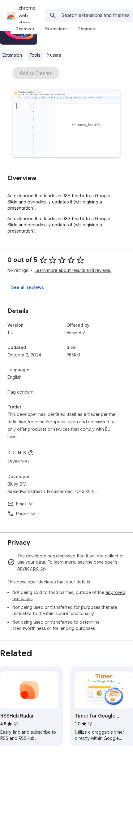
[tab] (25, 28)
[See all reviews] (27, 287)
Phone (22, 514)
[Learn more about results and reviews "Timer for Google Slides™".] (90, 723)
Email (21, 504)
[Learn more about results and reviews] (31, 453)
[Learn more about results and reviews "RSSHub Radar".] (15, 723)
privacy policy (31, 568)
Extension (12, 55)
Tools (34, 55)
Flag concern (20, 392)
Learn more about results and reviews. (73, 270)
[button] (66, 124)
